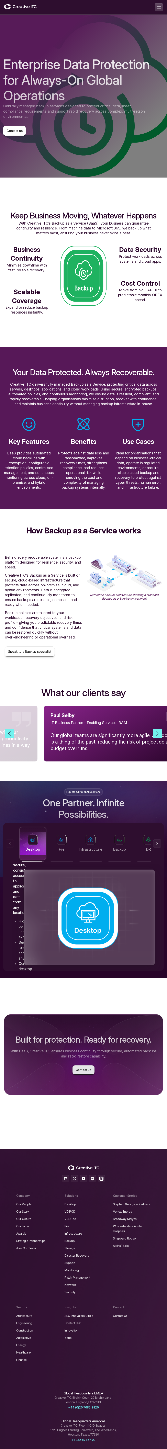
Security (70, 1292)
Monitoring (72, 1270)
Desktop (70, 1204)
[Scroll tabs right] (157, 843)
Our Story (22, 1211)
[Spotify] (92, 1179)
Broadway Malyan (125, 1219)
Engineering (24, 1323)
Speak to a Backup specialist (29, 651)
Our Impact (23, 1226)
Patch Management (77, 1277)
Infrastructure (73, 1233)
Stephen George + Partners (131, 1204)
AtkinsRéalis (121, 1245)
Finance (21, 1359)
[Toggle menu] (159, 7)
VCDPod (70, 1219)
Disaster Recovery (77, 1255)
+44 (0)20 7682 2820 (83, 1407)
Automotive (23, 1337)
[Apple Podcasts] (101, 1179)
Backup (70, 1241)
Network (70, 1285)
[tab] (33, 843)
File (67, 1226)
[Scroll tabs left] (10, 843)
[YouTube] (83, 1179)
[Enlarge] (157, 560)
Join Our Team (26, 1248)
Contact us (14, 131)
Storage (70, 1248)
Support (70, 1263)
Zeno (68, 1337)
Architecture (24, 1315)
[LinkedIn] (66, 1179)
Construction (24, 1330)
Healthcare (23, 1352)
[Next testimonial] (157, 733)
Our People (24, 1204)
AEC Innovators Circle (79, 1315)
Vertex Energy (122, 1211)
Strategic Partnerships (30, 1241)
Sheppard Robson (125, 1238)
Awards (21, 1233)
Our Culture (23, 1219)
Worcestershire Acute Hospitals (127, 1228)
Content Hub (73, 1323)
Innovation (71, 1330)
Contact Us (120, 1315)
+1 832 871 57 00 (84, 1439)
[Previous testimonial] (9, 733)
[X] (75, 1179)
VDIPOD (70, 1211)
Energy (21, 1345)
